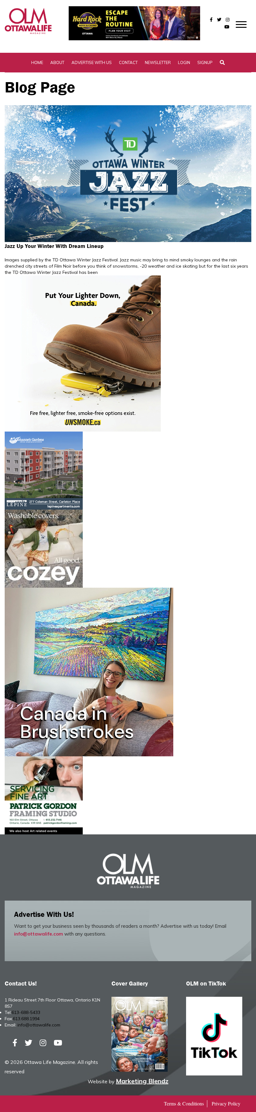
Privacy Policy (226, 1103)
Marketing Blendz (142, 1081)
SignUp (205, 62)
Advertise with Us (91, 62)
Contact (128, 62)
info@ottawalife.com (38, 934)
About (57, 62)
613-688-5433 (26, 1012)
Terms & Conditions (184, 1103)
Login (184, 62)
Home (37, 62)
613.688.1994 (26, 1018)
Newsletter (158, 62)
